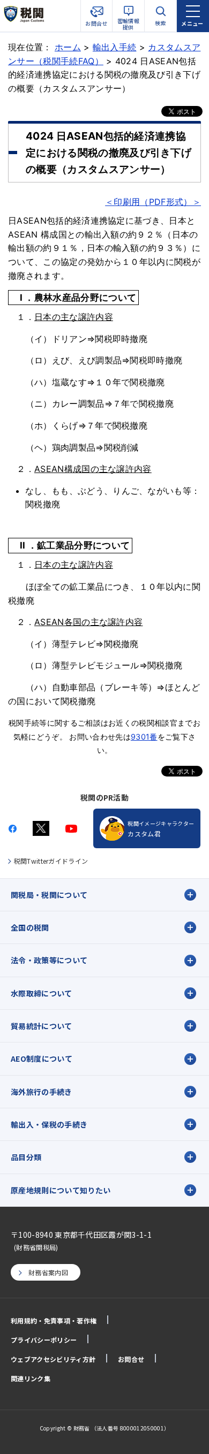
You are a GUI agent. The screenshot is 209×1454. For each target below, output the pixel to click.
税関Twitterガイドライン (51, 860)
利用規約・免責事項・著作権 (53, 1320)
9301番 (144, 736)
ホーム (68, 47)
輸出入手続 (115, 47)
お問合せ (131, 1359)
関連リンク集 (30, 1378)
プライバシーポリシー (44, 1339)
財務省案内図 (48, 1272)
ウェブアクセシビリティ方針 (53, 1359)
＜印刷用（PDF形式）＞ (153, 201)
